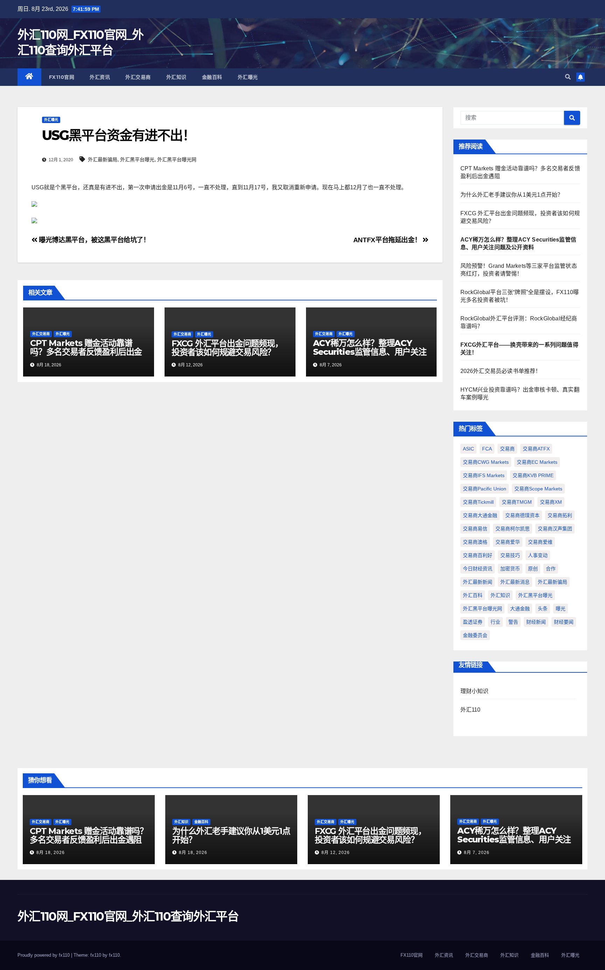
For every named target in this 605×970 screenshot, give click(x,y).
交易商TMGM (517, 502)
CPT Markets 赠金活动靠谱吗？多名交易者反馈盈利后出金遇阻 (86, 352)
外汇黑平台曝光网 (176, 159)
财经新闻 (536, 622)
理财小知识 (474, 691)
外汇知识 (176, 77)
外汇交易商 (138, 77)
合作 (551, 568)
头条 (543, 608)
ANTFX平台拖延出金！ (388, 240)
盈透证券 (472, 622)
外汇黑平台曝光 (137, 159)
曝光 (560, 608)
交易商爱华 (507, 542)
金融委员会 (475, 635)
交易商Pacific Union (484, 488)
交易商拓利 (560, 515)
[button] (568, 77)
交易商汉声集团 (555, 528)
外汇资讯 (100, 77)
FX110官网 (62, 77)
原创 (533, 568)
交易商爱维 (540, 542)
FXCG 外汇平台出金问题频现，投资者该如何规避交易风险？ (227, 347)
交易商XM (551, 502)
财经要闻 (563, 622)
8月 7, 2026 (476, 852)
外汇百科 (472, 595)
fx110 (114, 955)
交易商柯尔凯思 (512, 528)
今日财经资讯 (477, 568)
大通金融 (520, 608)
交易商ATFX (536, 449)
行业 (495, 622)
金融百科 (212, 77)
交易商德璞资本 (522, 515)
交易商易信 (475, 528)
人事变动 (538, 555)
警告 (513, 622)
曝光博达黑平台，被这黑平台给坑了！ (93, 240)
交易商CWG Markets (486, 462)
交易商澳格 (475, 542)
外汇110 (470, 710)
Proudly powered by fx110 (44, 955)
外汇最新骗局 (102, 159)
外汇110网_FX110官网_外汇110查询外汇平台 (128, 916)
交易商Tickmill (478, 502)
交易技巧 (510, 555)
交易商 (507, 449)
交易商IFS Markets (484, 475)
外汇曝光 (248, 77)
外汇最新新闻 (477, 582)
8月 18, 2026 (50, 852)
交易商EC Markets (537, 462)
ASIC (468, 449)
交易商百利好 (477, 555)
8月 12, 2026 (335, 852)
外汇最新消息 (515, 582)
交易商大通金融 (480, 515)
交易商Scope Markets (538, 488)
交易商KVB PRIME (533, 475)
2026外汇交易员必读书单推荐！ (500, 371)
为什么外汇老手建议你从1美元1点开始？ (511, 195)
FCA (487, 449)
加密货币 (510, 568)
